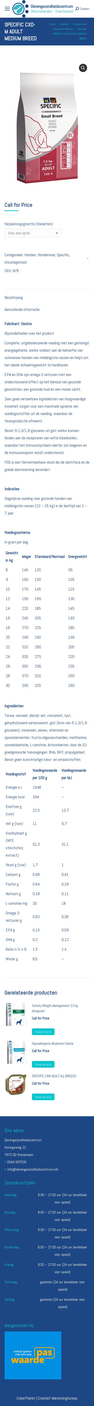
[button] (83, 68)
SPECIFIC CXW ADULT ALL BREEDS (54, 1076)
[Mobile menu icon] (7, 8)
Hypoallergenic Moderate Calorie (52, 1043)
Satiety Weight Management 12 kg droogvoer (55, 1008)
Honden (30, 254)
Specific (63, 254)
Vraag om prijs (43, 1032)
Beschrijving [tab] (14, 297)
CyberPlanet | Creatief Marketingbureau (47, 1398)
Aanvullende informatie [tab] (22, 309)
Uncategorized (15, 262)
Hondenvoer (46, 254)
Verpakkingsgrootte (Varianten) (29, 223)
